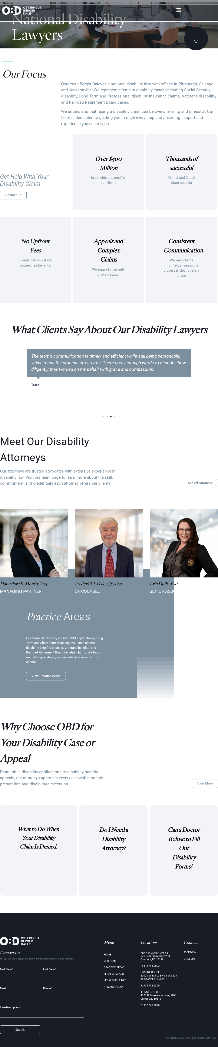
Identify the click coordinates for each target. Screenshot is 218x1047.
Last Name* (49, 969)
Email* (3, 988)
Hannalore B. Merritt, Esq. (24, 583)
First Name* (6, 969)
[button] (179, 10)
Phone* (47, 988)
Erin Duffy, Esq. (164, 583)
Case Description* (10, 1007)
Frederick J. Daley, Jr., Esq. (99, 583)
